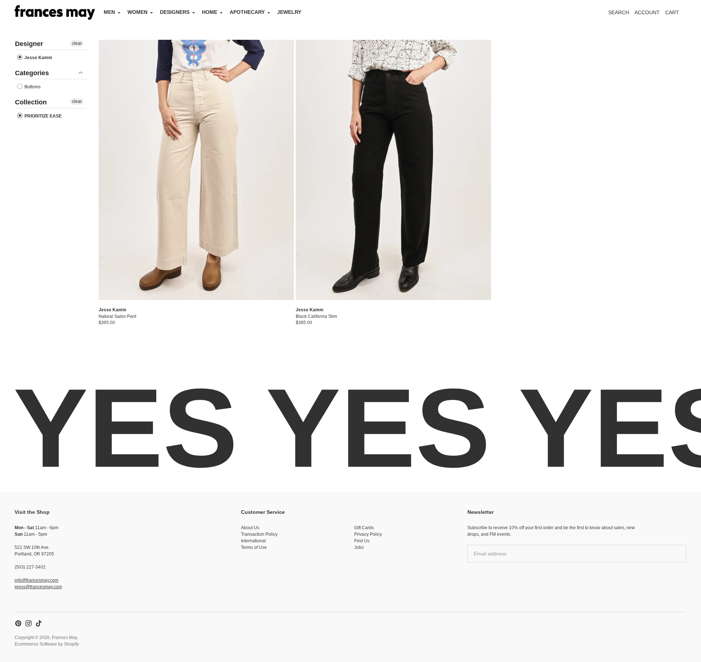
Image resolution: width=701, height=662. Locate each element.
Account (647, 12)
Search (618, 12)
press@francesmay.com (38, 586)
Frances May (64, 637)
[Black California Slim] (393, 170)
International (253, 540)
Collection (31, 102)
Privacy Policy (368, 534)
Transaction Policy (259, 534)
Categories (32, 73)
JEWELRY (289, 12)
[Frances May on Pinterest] (18, 623)
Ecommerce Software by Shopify (47, 644)
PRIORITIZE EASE (42, 116)
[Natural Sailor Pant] (196, 170)
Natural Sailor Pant (117, 316)
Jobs (359, 547)
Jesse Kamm (37, 57)
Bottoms (32, 86)
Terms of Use (254, 547)
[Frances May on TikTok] (38, 623)
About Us (250, 527)
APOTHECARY (247, 12)
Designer (29, 43)
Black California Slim (316, 316)
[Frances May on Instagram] (28, 623)
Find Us (361, 540)
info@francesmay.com (36, 580)
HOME (209, 12)
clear (77, 43)
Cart (676, 14)
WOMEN (137, 12)
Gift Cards (364, 527)
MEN (109, 12)
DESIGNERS (174, 12)
